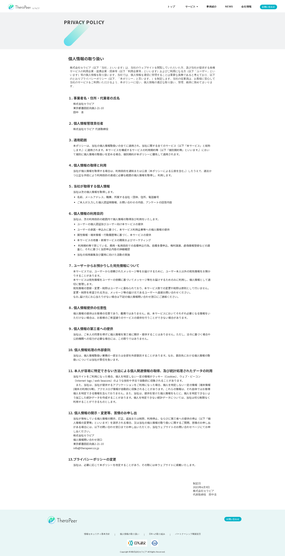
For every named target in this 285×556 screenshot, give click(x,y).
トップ (171, 6)
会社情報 (246, 6)
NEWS (229, 6)
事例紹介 (211, 6)
